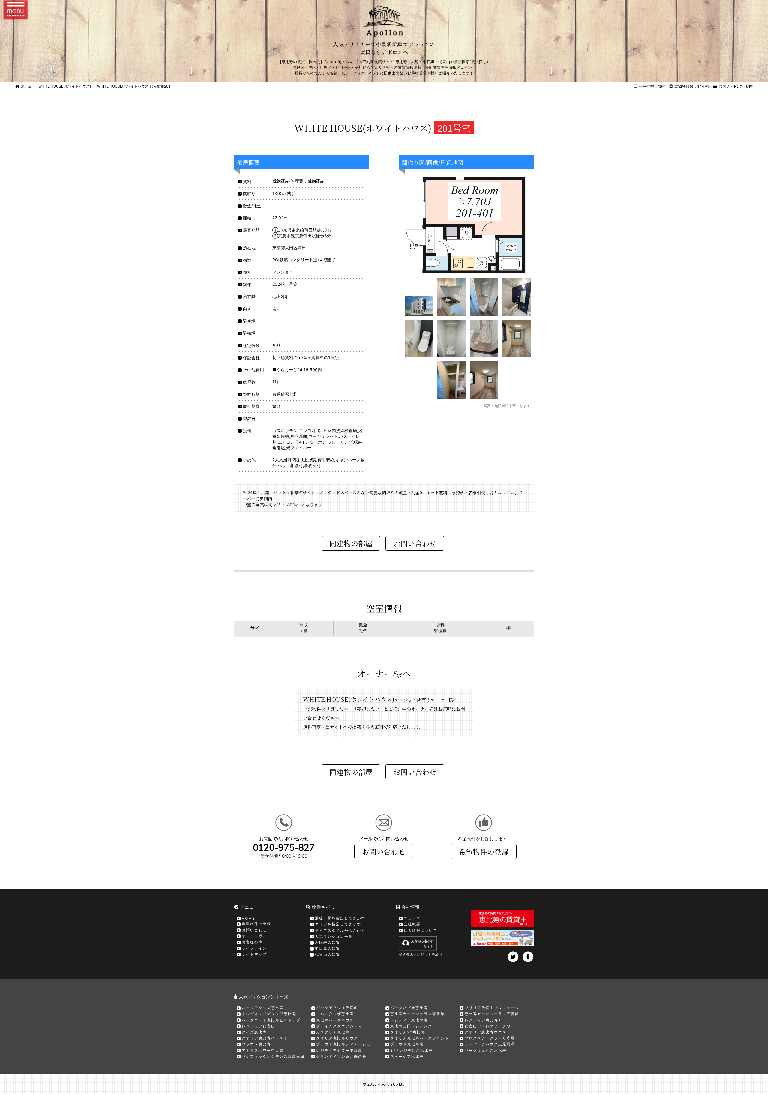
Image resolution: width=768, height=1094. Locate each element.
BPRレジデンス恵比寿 (411, 1050)
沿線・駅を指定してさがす (340, 918)
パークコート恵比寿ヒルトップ (271, 1020)
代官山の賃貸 (327, 954)
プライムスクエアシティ (339, 1026)
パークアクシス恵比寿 (263, 1008)
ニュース (412, 918)
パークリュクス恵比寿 (486, 1050)
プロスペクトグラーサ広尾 (490, 1038)
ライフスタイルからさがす (340, 930)
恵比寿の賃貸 (327, 942)
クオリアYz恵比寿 (407, 1032)
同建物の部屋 (351, 543)
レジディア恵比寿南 (409, 1020)
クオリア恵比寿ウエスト (488, 1032)
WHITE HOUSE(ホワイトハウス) (64, 86)
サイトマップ (254, 954)
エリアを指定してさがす (338, 924)
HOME (248, 918)
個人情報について (420, 930)
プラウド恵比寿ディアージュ (343, 1044)
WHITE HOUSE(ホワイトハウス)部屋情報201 (133, 86)
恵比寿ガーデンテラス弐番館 (492, 1014)
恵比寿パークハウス (335, 1020)
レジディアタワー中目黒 (339, 1050)
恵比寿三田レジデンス (411, 1026)
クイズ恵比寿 (254, 1032)
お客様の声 (252, 942)
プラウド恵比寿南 (407, 1044)
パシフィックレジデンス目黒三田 (273, 1056)
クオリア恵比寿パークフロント (419, 1038)
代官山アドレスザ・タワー (490, 1026)
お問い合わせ (383, 851)
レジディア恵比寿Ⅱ (483, 1020)
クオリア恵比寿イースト (265, 1038)
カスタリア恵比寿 (333, 1032)
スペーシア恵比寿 (407, 1056)
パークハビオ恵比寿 (409, 1008)
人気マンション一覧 (334, 936)
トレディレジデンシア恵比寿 (269, 1014)
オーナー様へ (254, 936)
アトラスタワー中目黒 (263, 1050)
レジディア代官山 (258, 1026)
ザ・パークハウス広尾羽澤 (490, 1044)
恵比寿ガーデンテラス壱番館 (417, 1014)
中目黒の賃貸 (327, 948)
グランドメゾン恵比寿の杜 (341, 1056)
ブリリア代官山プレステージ (492, 1008)
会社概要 (412, 924)
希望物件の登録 (483, 851)
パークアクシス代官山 (337, 1008)
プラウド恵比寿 (256, 1044)
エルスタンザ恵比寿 (335, 1014)
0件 (749, 86)
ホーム (26, 86)
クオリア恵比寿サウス (337, 1038)
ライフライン (254, 948)
